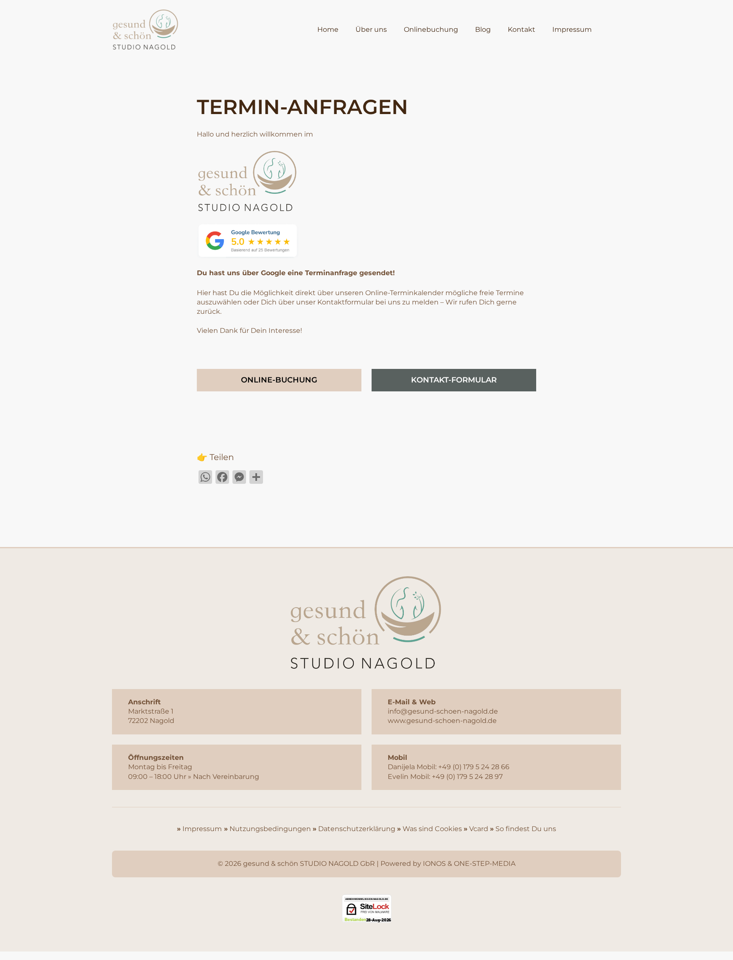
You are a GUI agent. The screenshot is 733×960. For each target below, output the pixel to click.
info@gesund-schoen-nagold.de (443, 711)
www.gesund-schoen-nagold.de (442, 721)
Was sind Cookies (432, 829)
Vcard (478, 829)
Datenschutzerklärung (356, 829)
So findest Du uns (525, 829)
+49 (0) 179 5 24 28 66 (473, 767)
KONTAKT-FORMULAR (454, 380)
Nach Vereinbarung (226, 777)
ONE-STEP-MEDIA (484, 864)
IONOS (434, 864)
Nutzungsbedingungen (270, 829)
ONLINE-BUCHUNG (279, 380)
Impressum (201, 829)
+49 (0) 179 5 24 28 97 (467, 777)
